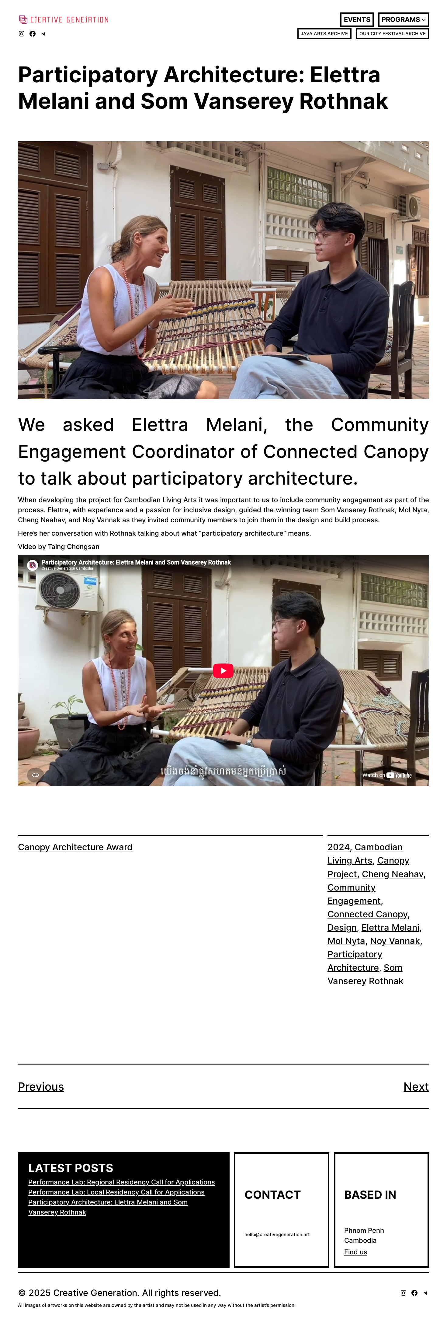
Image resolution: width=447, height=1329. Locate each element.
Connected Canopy (367, 914)
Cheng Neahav (392, 874)
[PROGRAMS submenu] (424, 20)
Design (342, 927)
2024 (338, 847)
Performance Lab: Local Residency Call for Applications (116, 1192)
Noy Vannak (395, 940)
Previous (41, 1086)
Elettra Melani (390, 927)
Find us (355, 1252)
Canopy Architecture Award (75, 847)
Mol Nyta (346, 940)
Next (416, 1086)
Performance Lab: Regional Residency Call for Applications (121, 1182)
